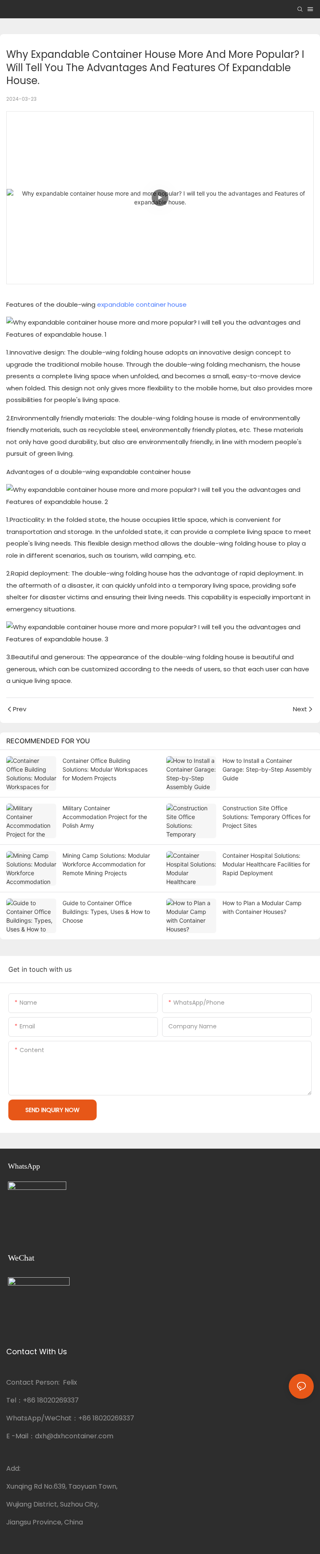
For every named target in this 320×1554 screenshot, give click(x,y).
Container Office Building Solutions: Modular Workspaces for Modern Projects (105, 769)
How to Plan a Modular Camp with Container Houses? (262, 907)
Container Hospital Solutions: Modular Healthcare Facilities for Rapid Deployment (266, 864)
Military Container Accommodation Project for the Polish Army (104, 816)
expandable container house (142, 304)
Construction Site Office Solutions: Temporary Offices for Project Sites (266, 816)
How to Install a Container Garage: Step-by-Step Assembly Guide (267, 769)
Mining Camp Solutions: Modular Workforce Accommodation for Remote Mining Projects (106, 864)
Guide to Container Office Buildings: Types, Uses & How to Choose (106, 911)
